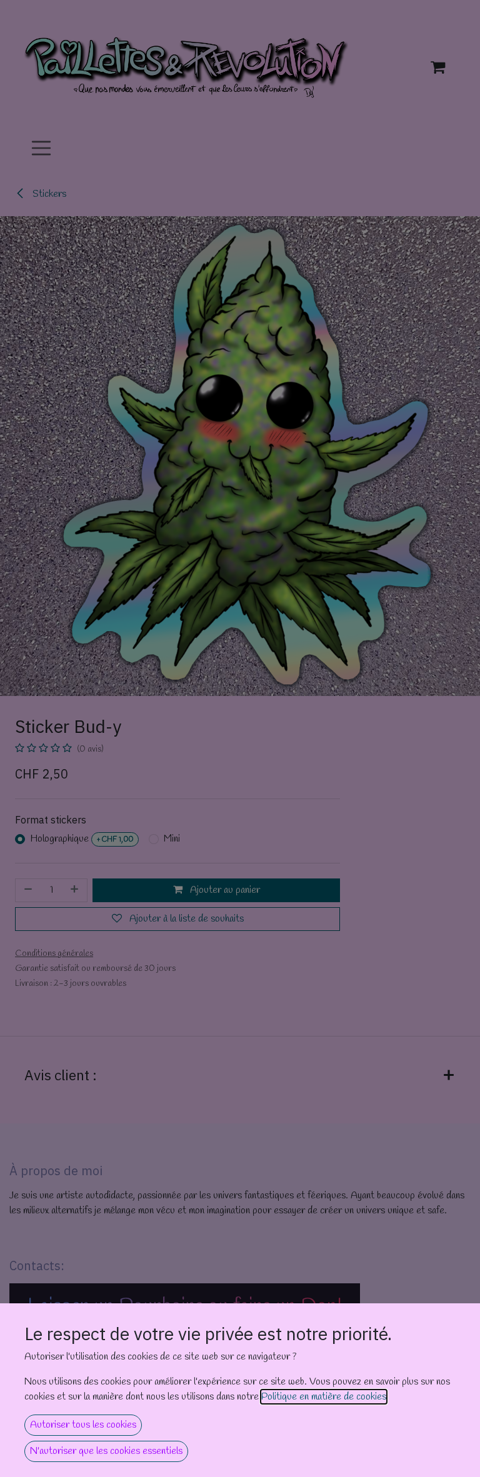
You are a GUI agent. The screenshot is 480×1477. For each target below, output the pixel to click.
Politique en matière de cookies (323, 1396)
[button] (83, 1425)
